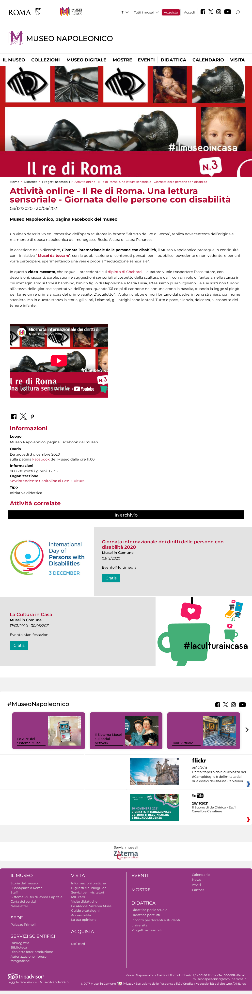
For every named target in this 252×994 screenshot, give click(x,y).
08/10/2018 (219, 774)
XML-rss (240, 983)
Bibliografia (20, 943)
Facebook (41, 459)
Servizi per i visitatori (87, 892)
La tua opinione (83, 920)
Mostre (122, 60)
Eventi (146, 60)
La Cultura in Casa (31, 614)
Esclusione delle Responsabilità (158, 983)
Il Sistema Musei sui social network (108, 739)
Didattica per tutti (145, 915)
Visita (237, 60)
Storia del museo (24, 883)
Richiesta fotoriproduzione (32, 952)
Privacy (128, 983)
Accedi (189, 12)
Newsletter (19, 906)
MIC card (78, 897)
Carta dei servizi (23, 901)
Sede (17, 918)
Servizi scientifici (33, 936)
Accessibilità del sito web (214, 983)
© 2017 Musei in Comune (98, 983)
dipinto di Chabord (125, 272)
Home (14, 182)
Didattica (173, 60)
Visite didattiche (84, 901)
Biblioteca (19, 947)
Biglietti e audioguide (89, 888)
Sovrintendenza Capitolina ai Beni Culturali (48, 481)
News (196, 879)
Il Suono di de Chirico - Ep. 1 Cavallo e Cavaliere (214, 809)
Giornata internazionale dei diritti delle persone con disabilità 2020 (163, 544)
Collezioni (45, 60)
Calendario (208, 60)
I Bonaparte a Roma (27, 888)
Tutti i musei (144, 12)
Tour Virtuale (182, 743)
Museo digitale (86, 60)
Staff (14, 892)
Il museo (14, 60)
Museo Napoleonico (69, 38)
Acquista (171, 12)
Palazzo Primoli (23, 924)
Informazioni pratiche (88, 883)
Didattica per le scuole (149, 910)
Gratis (111, 578)
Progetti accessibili (56, 182)
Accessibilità (81, 915)
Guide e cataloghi (85, 910)
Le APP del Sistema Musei (29, 741)
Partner (198, 890)
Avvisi (196, 885)
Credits (188, 983)
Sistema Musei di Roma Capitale (37, 897)
